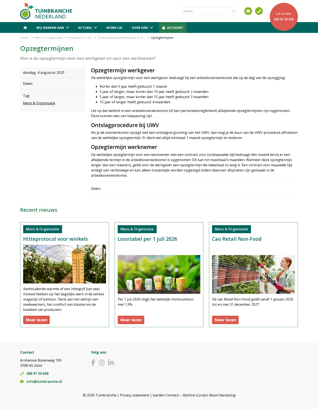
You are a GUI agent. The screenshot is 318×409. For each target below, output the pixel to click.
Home (24, 38)
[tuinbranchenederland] (93, 362)
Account (175, 27)
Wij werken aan (50, 27)
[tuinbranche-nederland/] (111, 362)
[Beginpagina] (25, 27)
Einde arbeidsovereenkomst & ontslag (121, 38)
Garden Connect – (194, 395)
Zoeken (232, 11)
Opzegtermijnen (162, 38)
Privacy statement (134, 395)
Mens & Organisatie (49, 38)
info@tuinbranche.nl (44, 381)
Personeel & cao (80, 38)
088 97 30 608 (37, 373)
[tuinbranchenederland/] (101, 362)
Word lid (114, 27)
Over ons (140, 27)
